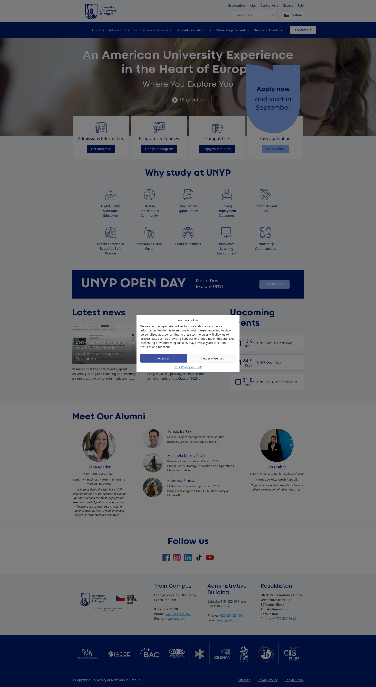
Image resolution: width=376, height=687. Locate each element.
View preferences (212, 358)
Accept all (163, 358)
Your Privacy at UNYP (188, 367)
